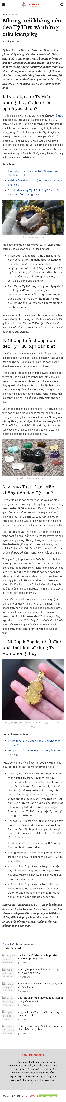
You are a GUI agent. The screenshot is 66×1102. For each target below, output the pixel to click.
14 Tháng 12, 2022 (11, 41)
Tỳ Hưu (58, 115)
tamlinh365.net (31, 1096)
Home (5, 14)
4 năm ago (25, 963)
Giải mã (14, 14)
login (12, 944)
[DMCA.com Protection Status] (48, 1096)
